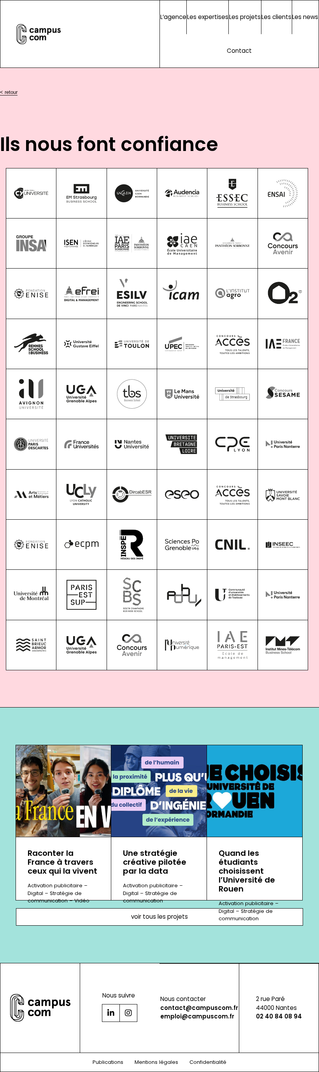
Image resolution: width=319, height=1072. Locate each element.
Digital (35, 893)
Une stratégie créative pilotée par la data (154, 862)
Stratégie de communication (55, 897)
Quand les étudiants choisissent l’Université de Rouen (247, 871)
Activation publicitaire (55, 885)
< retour (9, 92)
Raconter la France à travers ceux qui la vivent (62, 862)
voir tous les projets (159, 916)
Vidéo (81, 900)
